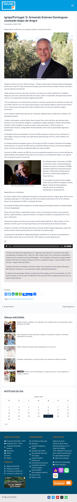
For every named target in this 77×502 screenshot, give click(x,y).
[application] (38, 246)
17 (19, 413)
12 (38, 410)
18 (28, 413)
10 (19, 410)
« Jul (5, 424)
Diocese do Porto (27, 299)
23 (9, 416)
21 (58, 413)
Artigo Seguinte (68, 306)
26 (38, 416)
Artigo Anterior (8, 306)
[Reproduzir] (7, 246)
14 (58, 410)
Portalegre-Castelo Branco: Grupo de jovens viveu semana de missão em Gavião (41, 359)
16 (9, 413)
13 (48, 410)
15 (68, 410)
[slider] (69, 246)
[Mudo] (65, 246)
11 (28, 410)
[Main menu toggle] (72, 5)
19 (38, 413)
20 (48, 413)
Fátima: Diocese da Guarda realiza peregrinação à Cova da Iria (36, 347)
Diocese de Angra (14, 299)
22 (68, 413)
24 (19, 416)
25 (29, 416)
